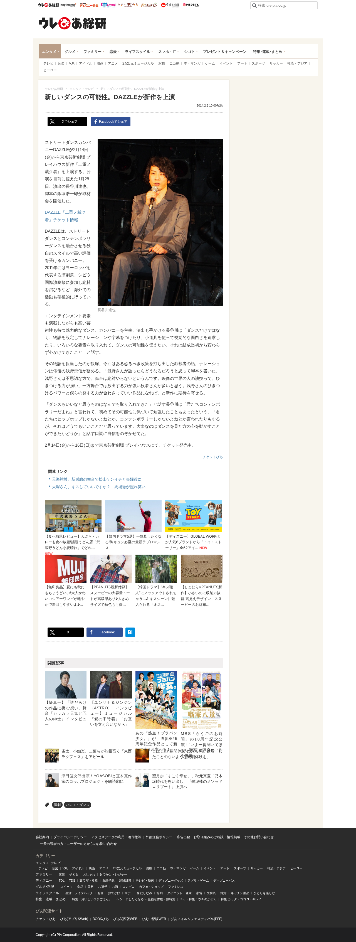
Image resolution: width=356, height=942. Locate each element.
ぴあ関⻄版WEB (125, 919)
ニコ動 (174, 63)
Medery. (190, 5)
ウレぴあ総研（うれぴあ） (72, 23)
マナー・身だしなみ (138, 893)
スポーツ (258, 63)
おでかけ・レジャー (113, 874)
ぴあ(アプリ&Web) (74, 919)
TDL (62, 880)
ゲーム (210, 63)
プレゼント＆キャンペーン (224, 52)
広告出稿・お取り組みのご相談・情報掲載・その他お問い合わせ (225, 837)
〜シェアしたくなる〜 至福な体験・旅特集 (145, 899)
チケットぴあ (213, 457)
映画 (100, 63)
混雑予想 (108, 880)
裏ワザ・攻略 (89, 880)
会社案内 (42, 837)
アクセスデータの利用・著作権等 (116, 837)
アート (242, 63)
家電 (199, 893)
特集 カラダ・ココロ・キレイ (241, 899)
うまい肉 (169, 5)
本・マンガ (192, 63)
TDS (72, 880)
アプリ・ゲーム (198, 880)
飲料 (91, 886)
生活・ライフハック (79, 893)
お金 (100, 893)
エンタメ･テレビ (48, 863)
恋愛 (113, 52)
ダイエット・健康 (179, 893)
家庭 (62, 874)
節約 (160, 893)
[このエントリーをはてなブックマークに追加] (130, 632)
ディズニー (44, 880)
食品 (80, 886)
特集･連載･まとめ (267, 52)
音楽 (61, 63)
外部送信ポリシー (159, 837)
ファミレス (175, 886)
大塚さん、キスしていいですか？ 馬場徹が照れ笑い (98, 486)
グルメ (70, 52)
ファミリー (92, 52)
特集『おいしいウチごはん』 (92, 899)
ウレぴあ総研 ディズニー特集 (89, 5)
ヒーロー (50, 70)
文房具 (211, 893)
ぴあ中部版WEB (154, 919)
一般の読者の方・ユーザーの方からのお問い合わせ (78, 844)
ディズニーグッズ (171, 880)
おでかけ (114, 893)
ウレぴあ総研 (48, 5)
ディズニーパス (224, 880)
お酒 (115, 886)
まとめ (61, 899)
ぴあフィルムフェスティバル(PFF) (196, 919)
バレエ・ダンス (77, 805)
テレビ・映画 (145, 880)
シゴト (189, 52)
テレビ (48, 63)
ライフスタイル (137, 52)
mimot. (109, 5)
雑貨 (223, 893)
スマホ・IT (167, 52)
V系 (72, 63)
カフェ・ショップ (151, 886)
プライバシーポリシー (70, 837)
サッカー (276, 63)
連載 (49, 899)
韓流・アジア (297, 63)
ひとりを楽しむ (264, 893)
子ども (73, 874)
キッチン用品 (240, 893)
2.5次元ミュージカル (138, 63)
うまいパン (149, 5)
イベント (226, 63)
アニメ (113, 63)
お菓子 (102, 886)
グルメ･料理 (45, 887)
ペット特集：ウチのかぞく (198, 899)
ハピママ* (68, 5)
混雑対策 (125, 880)
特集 (39, 899)
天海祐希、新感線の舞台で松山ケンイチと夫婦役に (97, 479)
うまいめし (128, 5)
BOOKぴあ (101, 919)
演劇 (161, 63)
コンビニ (128, 886)
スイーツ (66, 886)
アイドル (85, 63)
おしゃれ (89, 874)
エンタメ (49, 52)
